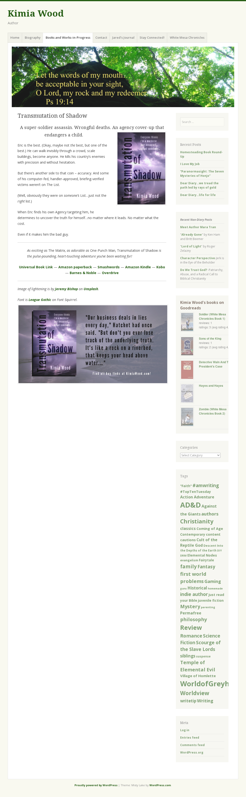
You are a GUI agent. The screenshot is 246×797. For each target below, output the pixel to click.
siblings (187, 656)
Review (191, 627)
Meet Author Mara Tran (198, 227)
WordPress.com (160, 785)
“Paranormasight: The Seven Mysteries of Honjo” (202, 173)
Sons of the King (210, 338)
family (188, 566)
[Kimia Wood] (123, 77)
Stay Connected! (152, 37)
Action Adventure (197, 497)
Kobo (160, 267)
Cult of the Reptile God (198, 542)
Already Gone (191, 235)
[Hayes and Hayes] (189, 393)
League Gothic (40, 299)
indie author (194, 594)
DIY (219, 550)
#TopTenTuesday (195, 491)
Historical (197, 588)
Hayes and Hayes (211, 385)
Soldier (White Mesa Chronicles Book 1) (212, 316)
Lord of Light (191, 246)
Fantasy (206, 567)
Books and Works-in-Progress (68, 37)
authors (210, 514)
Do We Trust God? (193, 270)
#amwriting (205, 485)
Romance (191, 635)
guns (183, 588)
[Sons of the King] (189, 346)
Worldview (194, 693)
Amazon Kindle (138, 267)
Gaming (212, 581)
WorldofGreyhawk (212, 683)
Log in (184, 730)
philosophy (193, 619)
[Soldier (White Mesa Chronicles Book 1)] (189, 322)
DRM (183, 555)
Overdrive (110, 272)
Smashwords (109, 267)
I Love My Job (190, 164)
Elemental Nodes (202, 555)
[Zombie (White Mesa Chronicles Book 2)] (189, 417)
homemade (215, 588)
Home (14, 37)
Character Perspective (197, 258)
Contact (101, 37)
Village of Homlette (198, 675)
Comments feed (192, 745)
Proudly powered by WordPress (95, 785)
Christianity (196, 521)
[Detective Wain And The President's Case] (189, 370)
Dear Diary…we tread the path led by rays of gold (199, 185)
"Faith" (186, 486)
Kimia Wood (36, 13)
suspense (203, 656)
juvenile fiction (211, 600)
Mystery (190, 606)
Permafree (190, 613)
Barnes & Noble (83, 272)
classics (188, 528)
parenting (208, 607)
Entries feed (189, 738)
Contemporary (192, 534)
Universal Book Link (36, 267)
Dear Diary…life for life (198, 195)
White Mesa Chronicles (187, 37)
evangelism (189, 560)
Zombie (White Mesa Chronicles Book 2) (213, 411)
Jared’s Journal (123, 37)
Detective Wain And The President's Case (215, 364)
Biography (33, 37)
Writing (205, 701)
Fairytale (206, 560)
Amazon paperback (75, 267)
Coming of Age (210, 528)
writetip (188, 701)
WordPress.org (191, 752)
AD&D (190, 505)
